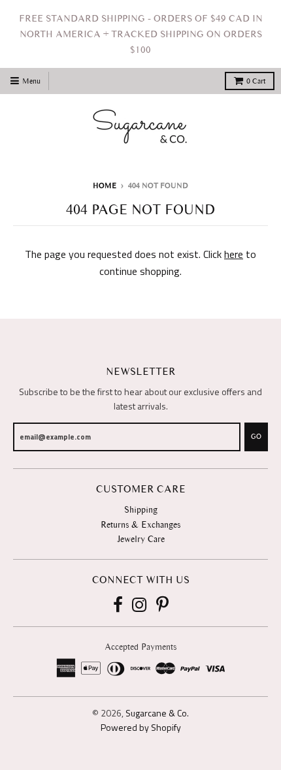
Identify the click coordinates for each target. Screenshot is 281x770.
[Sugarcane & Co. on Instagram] (139, 606)
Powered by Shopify (141, 727)
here (233, 254)
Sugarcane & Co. (157, 713)
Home (104, 185)
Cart (255, 81)
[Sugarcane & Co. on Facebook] (118, 606)
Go (256, 436)
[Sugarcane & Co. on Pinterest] (162, 606)
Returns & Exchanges (140, 525)
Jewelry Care (141, 539)
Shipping (140, 510)
